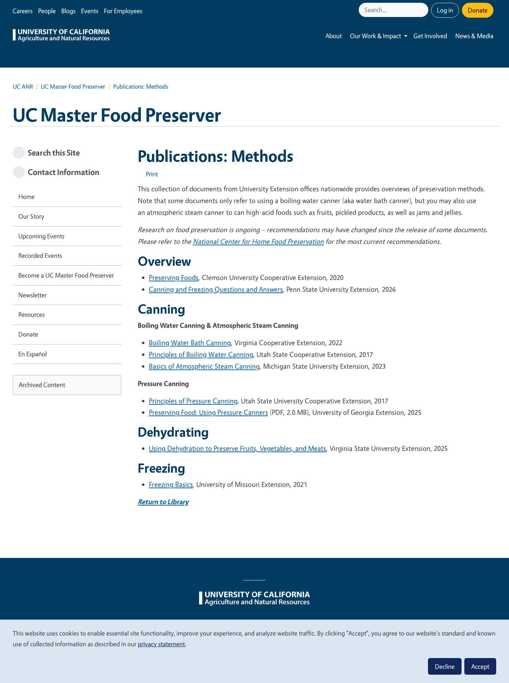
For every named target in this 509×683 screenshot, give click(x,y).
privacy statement (161, 644)
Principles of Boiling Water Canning (201, 354)
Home (26, 196)
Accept (480, 666)
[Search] (423, 10)
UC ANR (23, 86)
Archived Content (42, 384)
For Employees (123, 11)
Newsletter (32, 295)
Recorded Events (40, 255)
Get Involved (430, 36)
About (333, 36)
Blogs (68, 11)
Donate (478, 10)
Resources (31, 314)
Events (89, 11)
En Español (32, 354)
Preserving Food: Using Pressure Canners (208, 412)
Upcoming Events (41, 236)
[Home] (61, 36)
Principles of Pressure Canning (193, 400)
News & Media (474, 36)
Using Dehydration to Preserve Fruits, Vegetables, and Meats (237, 448)
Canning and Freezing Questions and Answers (216, 289)
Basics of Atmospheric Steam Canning (204, 366)
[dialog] (254, 651)
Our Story (31, 216)
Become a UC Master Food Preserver (66, 275)
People (47, 11)
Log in (445, 10)
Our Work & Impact (375, 36)
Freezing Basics (171, 484)
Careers (22, 11)
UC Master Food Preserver (73, 86)
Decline (445, 666)
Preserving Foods (173, 277)
